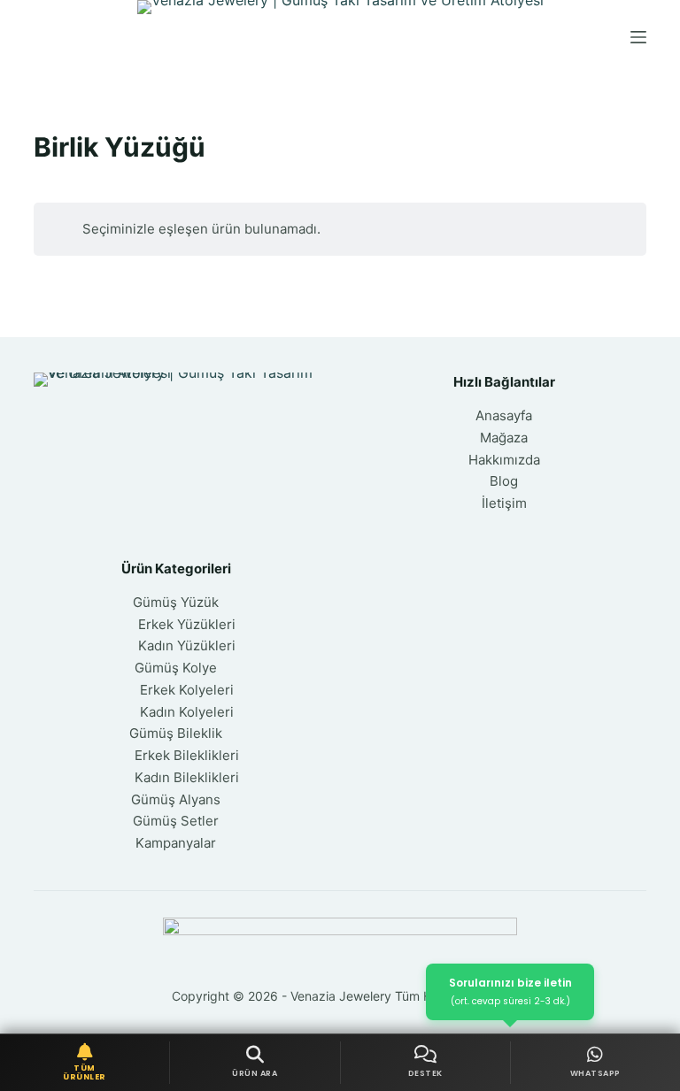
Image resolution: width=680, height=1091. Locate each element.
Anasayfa (503, 415)
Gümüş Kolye (176, 667)
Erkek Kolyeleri (187, 689)
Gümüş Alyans (175, 799)
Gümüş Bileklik (175, 733)
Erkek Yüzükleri (187, 624)
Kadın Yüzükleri (187, 645)
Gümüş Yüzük (176, 602)
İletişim (504, 503)
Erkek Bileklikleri (187, 755)
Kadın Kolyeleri (187, 711)
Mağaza (504, 437)
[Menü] (638, 37)
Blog (504, 481)
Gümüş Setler (176, 820)
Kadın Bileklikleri (187, 777)
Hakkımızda (504, 459)
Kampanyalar (175, 842)
